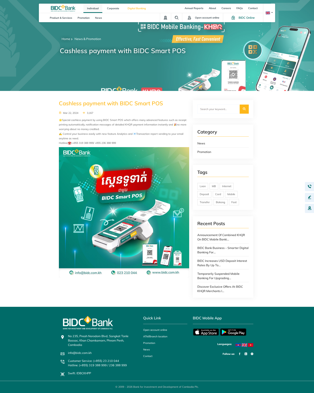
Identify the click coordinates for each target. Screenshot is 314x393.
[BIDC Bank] (63, 8)
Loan (203, 186)
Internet (226, 186)
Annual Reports (194, 8)
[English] (244, 345)
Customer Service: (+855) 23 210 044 (93, 361)
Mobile (231, 194)
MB (214, 186)
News (98, 17)
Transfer (205, 202)
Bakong (220, 202)
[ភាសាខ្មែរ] (238, 345)
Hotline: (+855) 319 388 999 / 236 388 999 (97, 365)
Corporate (113, 8)
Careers (226, 8)
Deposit (204, 194)
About (212, 8)
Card (218, 194)
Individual (93, 8)
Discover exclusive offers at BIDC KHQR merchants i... (220, 289)
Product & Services (61, 17)
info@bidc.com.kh (80, 353)
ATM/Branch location (165, 17)
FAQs (239, 8)
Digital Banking (137, 8)
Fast (234, 202)
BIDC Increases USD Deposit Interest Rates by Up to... (222, 263)
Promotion (84, 17)
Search (176, 17)
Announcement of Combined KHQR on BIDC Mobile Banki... (221, 237)
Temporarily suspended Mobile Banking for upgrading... (218, 276)
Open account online (155, 330)
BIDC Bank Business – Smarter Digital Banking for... (223, 250)
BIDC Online (247, 17)
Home (66, 39)
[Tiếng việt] (250, 345)
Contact (253, 8)
